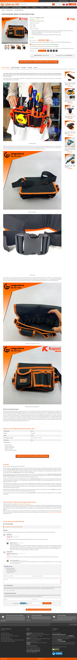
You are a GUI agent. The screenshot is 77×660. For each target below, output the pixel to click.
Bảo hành (30, 67)
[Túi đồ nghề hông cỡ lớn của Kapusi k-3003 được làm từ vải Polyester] (18, 49)
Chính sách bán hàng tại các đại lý (8, 641)
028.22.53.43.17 (34, 641)
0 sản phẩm (73, 4)
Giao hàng (23, 67)
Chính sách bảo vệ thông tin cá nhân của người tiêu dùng (12, 639)
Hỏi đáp (35, 67)
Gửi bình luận (47, 603)
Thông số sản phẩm (15, 67)
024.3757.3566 (34, 637)
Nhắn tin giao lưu (10, 572)
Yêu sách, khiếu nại (11, 569)
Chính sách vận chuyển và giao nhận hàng (9, 635)
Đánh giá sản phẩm (11, 568)
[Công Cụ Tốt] (10, 5)
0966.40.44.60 (35, 646)
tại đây (28, 420)
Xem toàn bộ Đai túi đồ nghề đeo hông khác (39, 609)
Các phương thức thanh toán (6, 634)
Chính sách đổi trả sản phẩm (6, 638)
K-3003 (32, 435)
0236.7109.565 (44, 642)
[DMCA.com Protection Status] (55, 649)
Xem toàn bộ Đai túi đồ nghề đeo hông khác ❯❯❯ (38, 62)
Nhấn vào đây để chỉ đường (37, 633)
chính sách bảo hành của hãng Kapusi (53, 512)
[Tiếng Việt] (64, 4)
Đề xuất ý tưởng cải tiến (12, 570)
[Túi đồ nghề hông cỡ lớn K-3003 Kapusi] (13, 49)
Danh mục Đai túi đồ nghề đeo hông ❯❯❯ (32, 456)
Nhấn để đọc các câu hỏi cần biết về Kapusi (13, 526)
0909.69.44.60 (37, 649)
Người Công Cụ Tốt (56, 648)
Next (27, 47)
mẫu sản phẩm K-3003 (22, 504)
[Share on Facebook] (54, 51)
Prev (2, 47)
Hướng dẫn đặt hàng (5, 633)
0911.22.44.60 (37, 648)
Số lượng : (32, 50)
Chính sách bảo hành (5, 637)
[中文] (67, 4)
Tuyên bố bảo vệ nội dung (57, 651)
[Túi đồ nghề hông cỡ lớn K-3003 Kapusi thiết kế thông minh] (24, 49)
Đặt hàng (43, 50)
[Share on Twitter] (56, 51)
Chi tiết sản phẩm (5, 67)
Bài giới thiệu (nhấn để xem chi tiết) (59, 646)
